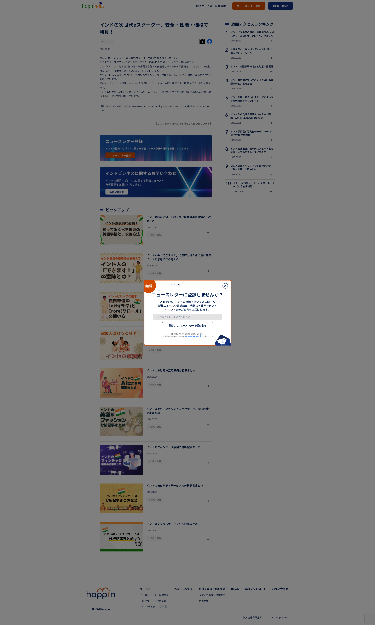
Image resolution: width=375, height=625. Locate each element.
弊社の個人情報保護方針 (193, 336)
